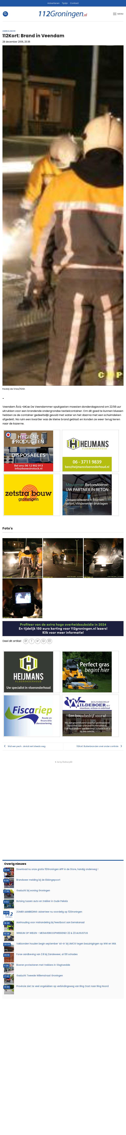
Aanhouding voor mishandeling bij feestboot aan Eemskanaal (50, 922)
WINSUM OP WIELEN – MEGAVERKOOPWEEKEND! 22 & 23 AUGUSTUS (52, 933)
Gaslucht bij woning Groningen (33, 890)
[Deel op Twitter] (37, 641)
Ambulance (8, 31)
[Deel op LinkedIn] (49, 641)
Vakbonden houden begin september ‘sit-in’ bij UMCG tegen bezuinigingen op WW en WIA (66, 943)
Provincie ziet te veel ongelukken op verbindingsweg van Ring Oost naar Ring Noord (62, 986)
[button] (5, 14)
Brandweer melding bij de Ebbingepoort (38, 879)
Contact (74, 3)
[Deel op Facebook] (31, 641)
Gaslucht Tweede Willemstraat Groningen (39, 975)
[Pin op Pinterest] (43, 641)
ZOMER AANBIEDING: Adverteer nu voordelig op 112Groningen (49, 911)
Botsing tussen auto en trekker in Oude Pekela (42, 901)
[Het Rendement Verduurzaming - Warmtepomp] (63, 628)
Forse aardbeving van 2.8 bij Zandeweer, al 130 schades (47, 954)
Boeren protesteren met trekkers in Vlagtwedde (43, 965)
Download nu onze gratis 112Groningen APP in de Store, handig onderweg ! (57, 869)
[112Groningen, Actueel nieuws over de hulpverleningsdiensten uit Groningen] (63, 14)
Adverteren (53, 3)
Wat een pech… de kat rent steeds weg (26, 746)
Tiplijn (65, 3)
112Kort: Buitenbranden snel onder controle (97, 746)
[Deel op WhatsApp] (26, 641)
